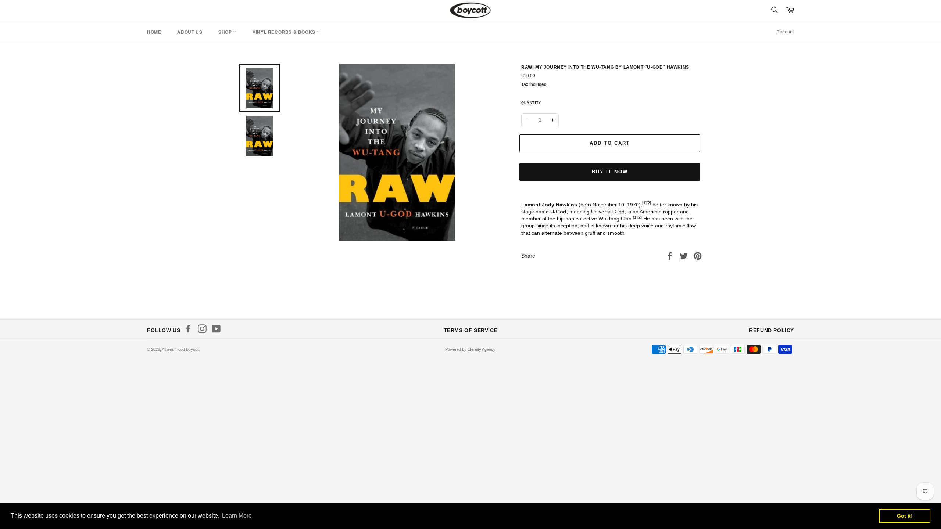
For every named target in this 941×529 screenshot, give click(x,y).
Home (154, 32)
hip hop (565, 219)
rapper (671, 212)
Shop (225, 32)
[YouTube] (218, 328)
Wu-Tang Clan (614, 219)
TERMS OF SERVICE (471, 330)
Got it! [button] (905, 516)
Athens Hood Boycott (181, 349)
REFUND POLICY (771, 330)
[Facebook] (190, 328)
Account (785, 32)
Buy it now (610, 171)
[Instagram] (204, 328)
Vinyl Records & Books (284, 32)
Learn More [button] (237, 515)
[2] (649, 203)
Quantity (531, 103)
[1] (644, 203)
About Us (189, 32)
